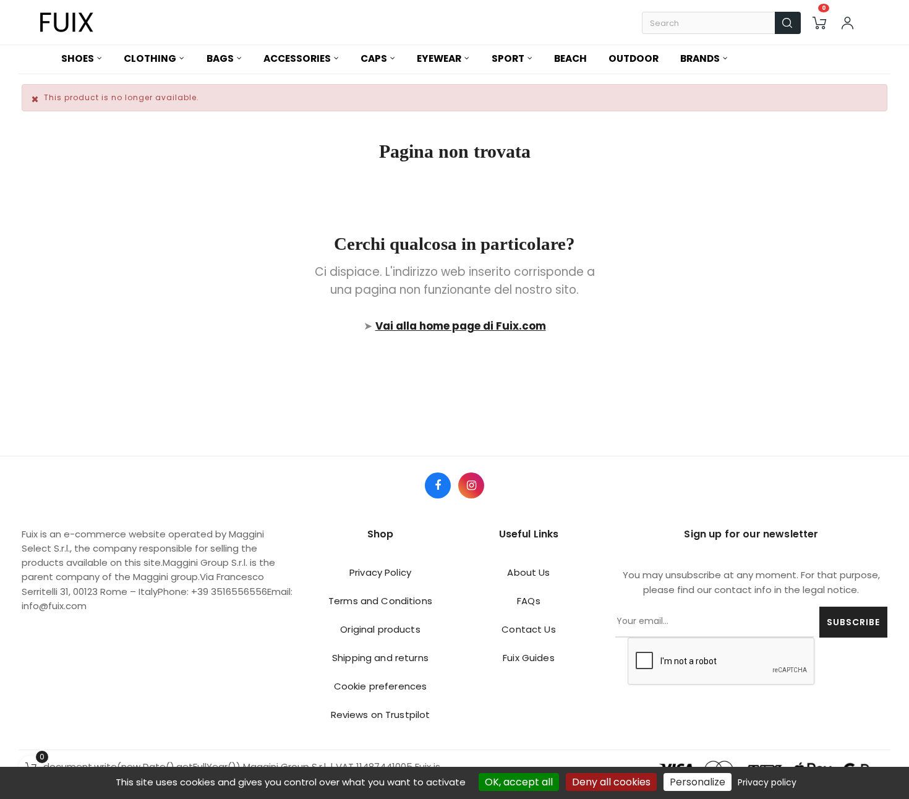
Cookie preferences (380, 686)
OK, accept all (519, 782)
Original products (380, 629)
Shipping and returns (380, 657)
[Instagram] (471, 485)
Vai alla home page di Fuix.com (460, 325)
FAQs (528, 600)
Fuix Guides (529, 657)
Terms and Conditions (380, 600)
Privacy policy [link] (767, 782)
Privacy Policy (380, 572)
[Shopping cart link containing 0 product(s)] (819, 23)
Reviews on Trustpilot (380, 714)
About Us (528, 572)
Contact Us (528, 629)
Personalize (697, 782)
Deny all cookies (611, 782)
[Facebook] (438, 485)
